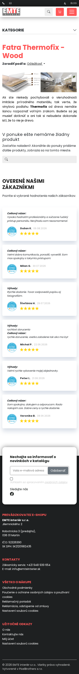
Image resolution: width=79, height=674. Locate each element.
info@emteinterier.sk (26, 569)
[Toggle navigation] (72, 12)
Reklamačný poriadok (16, 601)
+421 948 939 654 (38, 565)
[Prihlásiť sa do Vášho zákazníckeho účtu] (65, 3)
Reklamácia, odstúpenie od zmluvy (25, 606)
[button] (60, 12)
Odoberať (58, 470)
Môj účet (8, 639)
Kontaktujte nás (12, 634)
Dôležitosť (35, 64)
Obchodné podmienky (17, 588)
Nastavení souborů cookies (20, 611)
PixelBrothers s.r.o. (31, 669)
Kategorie (13, 30)
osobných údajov (55, 482)
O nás (6, 630)
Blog (74, 3)
